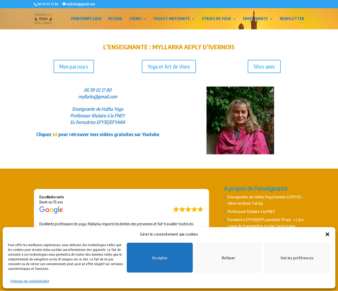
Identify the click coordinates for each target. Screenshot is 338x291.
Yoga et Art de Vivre (169, 66)
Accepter (159, 257)
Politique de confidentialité (30, 281)
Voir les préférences (297, 257)
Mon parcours (73, 66)
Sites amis (264, 66)
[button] (327, 234)
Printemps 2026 (86, 19)
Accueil (115, 19)
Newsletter (292, 19)
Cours (135, 19)
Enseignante (255, 19)
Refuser (228, 257)
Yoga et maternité (171, 19)
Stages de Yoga (216, 19)
